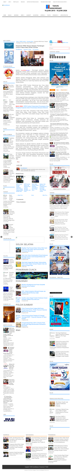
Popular (52, 89)
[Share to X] (20, 165)
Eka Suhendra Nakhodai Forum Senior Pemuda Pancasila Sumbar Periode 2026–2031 (59, 125)
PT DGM (46, 466)
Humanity (28, 15)
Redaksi (23, 1)
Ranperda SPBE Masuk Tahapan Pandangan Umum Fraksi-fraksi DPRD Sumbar (30, 46)
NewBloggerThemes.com (44, 470)
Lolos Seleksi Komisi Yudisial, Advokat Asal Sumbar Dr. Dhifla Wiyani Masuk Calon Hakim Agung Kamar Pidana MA (62, 94)
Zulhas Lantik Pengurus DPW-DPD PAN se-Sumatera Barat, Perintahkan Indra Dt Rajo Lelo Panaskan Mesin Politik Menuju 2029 (9, 293)
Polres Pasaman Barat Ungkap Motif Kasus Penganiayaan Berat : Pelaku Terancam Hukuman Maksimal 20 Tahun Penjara (34, 310)
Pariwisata (56, 15)
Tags (57, 89)
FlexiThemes (30, 470)
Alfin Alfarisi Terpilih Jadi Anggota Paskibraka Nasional (62, 403)
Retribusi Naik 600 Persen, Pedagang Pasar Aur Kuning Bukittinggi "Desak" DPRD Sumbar (43, 188)
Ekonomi (16, 15)
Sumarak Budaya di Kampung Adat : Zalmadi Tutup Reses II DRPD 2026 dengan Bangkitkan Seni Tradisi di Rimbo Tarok (36, 440)
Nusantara (35, 15)
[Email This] (17, 165)
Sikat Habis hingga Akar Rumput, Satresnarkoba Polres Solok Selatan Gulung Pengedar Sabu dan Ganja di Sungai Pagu (34, 264)
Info (10, 1)
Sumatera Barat (30, 41)
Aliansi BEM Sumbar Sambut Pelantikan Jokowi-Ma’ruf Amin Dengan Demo (35, 187)
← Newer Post (20, 195)
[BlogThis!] (18, 165)
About (4, 1)
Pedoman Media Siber (46, 1)
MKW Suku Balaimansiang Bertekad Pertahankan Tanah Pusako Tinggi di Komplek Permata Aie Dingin (62, 105)
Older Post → (45, 195)
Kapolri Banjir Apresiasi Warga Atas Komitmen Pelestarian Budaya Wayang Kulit (39, 449)
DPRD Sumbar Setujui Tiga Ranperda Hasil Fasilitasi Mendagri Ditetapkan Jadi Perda (27, 188)
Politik (49, 15)
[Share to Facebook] (21, 165)
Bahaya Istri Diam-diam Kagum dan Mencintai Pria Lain (11, 367)
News (22, 15)
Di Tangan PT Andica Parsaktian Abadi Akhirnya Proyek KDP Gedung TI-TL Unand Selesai (59, 115)
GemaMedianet (35, 466)
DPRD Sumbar (23, 41)
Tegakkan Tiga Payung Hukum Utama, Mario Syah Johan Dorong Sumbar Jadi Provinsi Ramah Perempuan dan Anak (34, 249)
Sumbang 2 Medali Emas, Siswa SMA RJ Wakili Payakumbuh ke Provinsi (62, 411)
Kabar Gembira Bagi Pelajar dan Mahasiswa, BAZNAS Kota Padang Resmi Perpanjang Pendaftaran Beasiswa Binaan (58, 458)
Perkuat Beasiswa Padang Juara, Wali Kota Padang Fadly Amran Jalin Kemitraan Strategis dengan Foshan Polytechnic (58, 448)
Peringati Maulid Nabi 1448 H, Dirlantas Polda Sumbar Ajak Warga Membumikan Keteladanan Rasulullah (34, 324)
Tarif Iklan (16, 1)
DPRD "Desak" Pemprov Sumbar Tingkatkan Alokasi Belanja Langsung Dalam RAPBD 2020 (19, 188)
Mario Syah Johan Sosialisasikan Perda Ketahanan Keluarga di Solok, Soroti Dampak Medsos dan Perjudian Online (35, 257)
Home (4, 15)
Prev (1, 237)
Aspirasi (42, 15)
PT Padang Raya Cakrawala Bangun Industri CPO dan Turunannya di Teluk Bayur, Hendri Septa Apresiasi (7, 399)
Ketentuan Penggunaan (32, 1)
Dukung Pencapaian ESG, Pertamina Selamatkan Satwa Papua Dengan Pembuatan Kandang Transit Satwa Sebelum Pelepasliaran (59, 344)
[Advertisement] (36, 28)
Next (72, 237)
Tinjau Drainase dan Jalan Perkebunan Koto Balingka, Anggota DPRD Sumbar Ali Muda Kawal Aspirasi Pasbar (9, 160)
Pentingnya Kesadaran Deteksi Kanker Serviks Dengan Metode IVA (62, 144)
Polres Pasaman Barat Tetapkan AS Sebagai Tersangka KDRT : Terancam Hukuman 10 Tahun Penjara (34, 317)
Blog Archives (64, 89)
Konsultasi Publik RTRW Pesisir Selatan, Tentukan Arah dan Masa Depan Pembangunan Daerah (63, 154)
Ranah (10, 15)
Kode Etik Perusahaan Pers (60, 1)
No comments (35, 49)
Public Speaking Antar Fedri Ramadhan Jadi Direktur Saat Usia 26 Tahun (16, 439)
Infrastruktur (64, 15)
